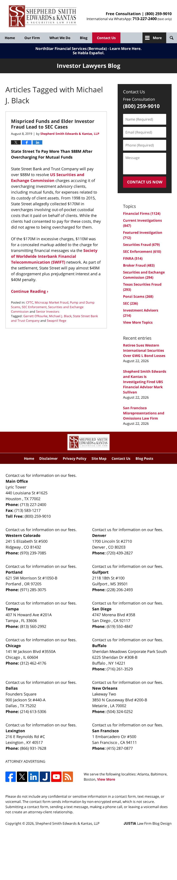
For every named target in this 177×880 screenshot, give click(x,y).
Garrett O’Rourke (35, 316)
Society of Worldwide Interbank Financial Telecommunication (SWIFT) (54, 256)
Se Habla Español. (88, 52)
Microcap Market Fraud (51, 302)
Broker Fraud (139, 265)
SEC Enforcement (34, 307)
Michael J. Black (60, 316)
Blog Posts (144, 458)
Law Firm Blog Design (148, 823)
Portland (14, 572)
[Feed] (68, 777)
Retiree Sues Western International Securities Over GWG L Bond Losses (144, 350)
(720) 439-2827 (120, 552)
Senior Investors (47, 311)
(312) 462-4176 (33, 663)
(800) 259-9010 (158, 13)
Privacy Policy (74, 458)
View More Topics (138, 322)
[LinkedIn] (33, 777)
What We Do (59, 37)
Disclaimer (48, 458)
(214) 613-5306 (33, 711)
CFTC (29, 302)
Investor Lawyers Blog (42, 16)
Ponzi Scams (138, 296)
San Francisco (105, 730)
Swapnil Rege (56, 320)
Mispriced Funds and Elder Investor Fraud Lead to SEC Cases (52, 124)
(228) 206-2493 (120, 589)
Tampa (12, 608)
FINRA (132, 258)
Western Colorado (23, 535)
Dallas (12, 688)
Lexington (15, 730)
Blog (83, 37)
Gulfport (100, 572)
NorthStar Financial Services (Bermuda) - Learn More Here (88, 48)
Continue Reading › (29, 291)
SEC (130, 303)
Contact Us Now (144, 182)
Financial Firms (141, 213)
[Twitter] (22, 777)
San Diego (101, 608)
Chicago (13, 645)
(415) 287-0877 (120, 748)
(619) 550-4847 (120, 626)
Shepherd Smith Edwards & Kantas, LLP (67, 823)
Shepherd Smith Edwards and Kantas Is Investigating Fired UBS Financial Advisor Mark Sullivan (144, 382)
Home (10, 37)
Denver (99, 535)
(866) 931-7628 (33, 748)
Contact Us (106, 37)
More (157, 37)
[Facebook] (10, 777)
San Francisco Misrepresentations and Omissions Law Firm (143, 413)
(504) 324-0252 (120, 711)
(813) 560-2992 (33, 626)
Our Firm (32, 37)
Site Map (99, 458)
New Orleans (104, 688)
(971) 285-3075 (33, 589)
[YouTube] (56, 777)
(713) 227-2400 (33, 504)
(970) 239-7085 (33, 552)
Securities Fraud (141, 244)
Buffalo (99, 645)
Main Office (17, 481)
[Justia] (45, 777)
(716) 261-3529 (120, 669)
